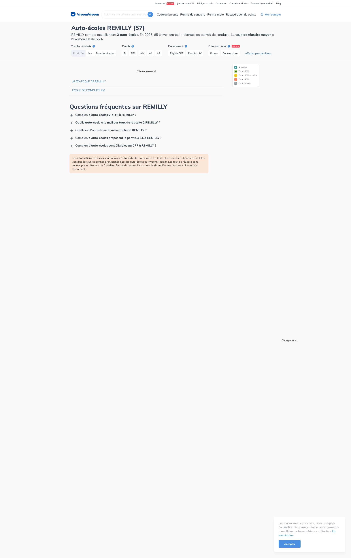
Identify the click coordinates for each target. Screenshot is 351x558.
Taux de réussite (105, 53)
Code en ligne (230, 53)
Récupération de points (241, 14)
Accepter (289, 544)
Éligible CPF (176, 53)
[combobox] (127, 14)
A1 (150, 53)
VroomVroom (87, 14)
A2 (158, 53)
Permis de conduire (192, 14)
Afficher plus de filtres (258, 53)
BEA (133, 53)
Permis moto (215, 14)
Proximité (78, 53)
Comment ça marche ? (262, 3)
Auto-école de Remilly (89, 81)
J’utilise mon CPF (185, 3)
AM (142, 53)
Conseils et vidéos (238, 3)
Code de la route (167, 14)
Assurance (221, 3)
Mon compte (273, 14)
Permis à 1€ (195, 53)
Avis (89, 53)
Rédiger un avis (205, 3)
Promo (214, 53)
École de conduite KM (88, 90)
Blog (278, 3)
